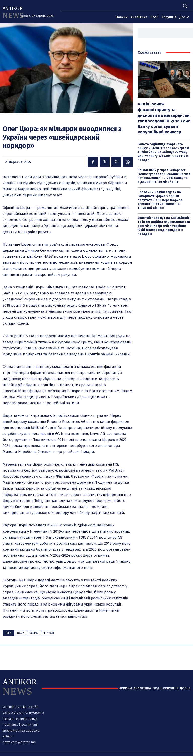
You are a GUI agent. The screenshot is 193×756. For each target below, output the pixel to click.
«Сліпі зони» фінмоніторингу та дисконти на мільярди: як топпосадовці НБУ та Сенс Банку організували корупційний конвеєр (164, 117)
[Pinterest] (116, 162)
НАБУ (20, 633)
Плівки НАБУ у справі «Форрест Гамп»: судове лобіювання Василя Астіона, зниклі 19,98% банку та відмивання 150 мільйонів (164, 176)
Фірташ (48, 633)
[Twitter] (105, 162)
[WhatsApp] (128, 162)
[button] (185, 5)
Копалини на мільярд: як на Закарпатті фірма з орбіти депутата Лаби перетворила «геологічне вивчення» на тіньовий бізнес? (160, 199)
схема (33, 633)
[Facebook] (93, 162)
